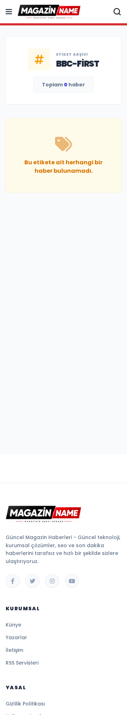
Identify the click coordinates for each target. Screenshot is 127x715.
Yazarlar (16, 637)
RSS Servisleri (22, 662)
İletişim (14, 650)
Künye (13, 624)
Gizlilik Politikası (25, 703)
